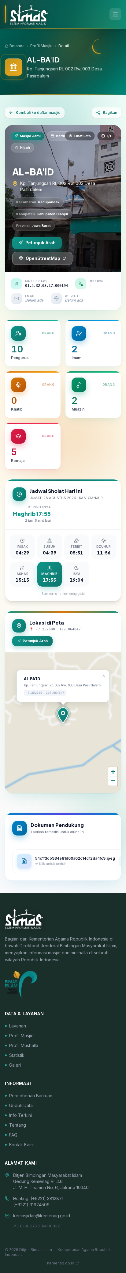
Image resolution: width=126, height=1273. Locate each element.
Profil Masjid (41, 45)
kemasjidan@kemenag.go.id (41, 1215)
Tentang (17, 1125)
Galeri (15, 1065)
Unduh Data (21, 1105)
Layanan (17, 1025)
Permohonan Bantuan (30, 1095)
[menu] (115, 14)
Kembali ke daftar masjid (38, 112)
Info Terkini (20, 1115)
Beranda (16, 45)
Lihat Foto (82, 136)
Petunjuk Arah (40, 242)
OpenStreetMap (43, 258)
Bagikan (110, 112)
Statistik (16, 1055)
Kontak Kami (21, 1144)
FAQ (13, 1134)
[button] (63, 715)
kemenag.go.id (60, 1263)
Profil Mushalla (23, 1045)
